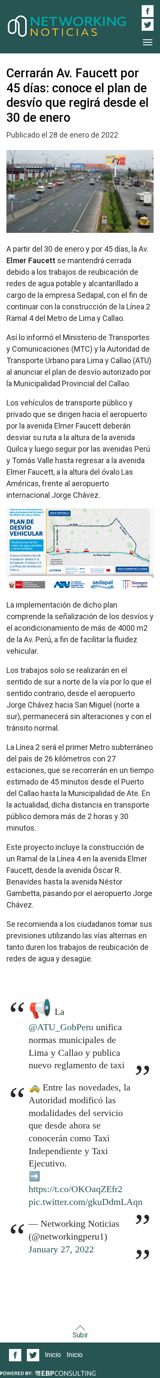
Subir (80, 1335)
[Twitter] (33, 1355)
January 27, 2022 (61, 1249)
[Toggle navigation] (148, 42)
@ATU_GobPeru (61, 1027)
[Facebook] (15, 1355)
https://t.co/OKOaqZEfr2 (75, 1189)
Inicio (53, 1355)
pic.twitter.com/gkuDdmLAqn (86, 1202)
